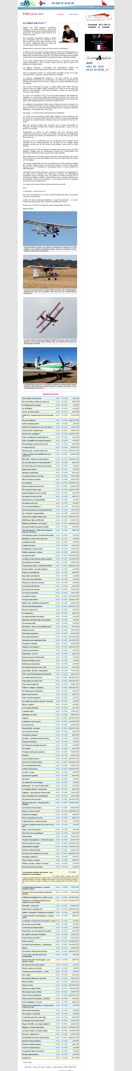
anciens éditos (73, 14)
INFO (20, 8)
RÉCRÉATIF (77, 8)
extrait (58, 398)
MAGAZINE (33, 8)
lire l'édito (65, 398)
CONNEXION (94, 8)
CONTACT (63, 8)
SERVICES (48, 8)
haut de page (27, 1062)
